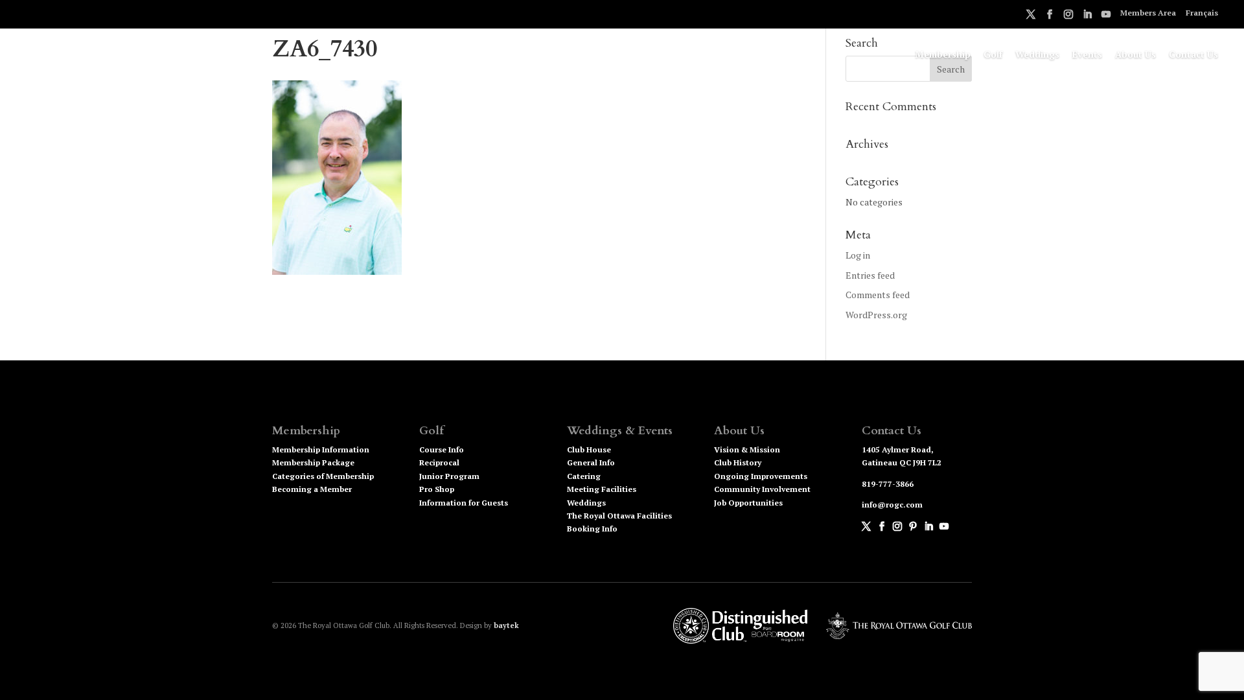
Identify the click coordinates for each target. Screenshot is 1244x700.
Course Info (441, 449)
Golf (993, 55)
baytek (506, 625)
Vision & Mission (747, 449)
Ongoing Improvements (760, 476)
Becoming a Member (312, 489)
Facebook (1049, 16)
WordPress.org (876, 315)
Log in (858, 255)
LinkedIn (1087, 16)
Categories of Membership (323, 476)
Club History (737, 462)
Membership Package (313, 462)
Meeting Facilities (601, 489)
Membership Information (320, 449)
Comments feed (878, 294)
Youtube (1106, 16)
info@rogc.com (892, 504)
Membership (943, 55)
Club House (589, 449)
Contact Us (1193, 55)
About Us (1135, 55)
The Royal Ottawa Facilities (619, 515)
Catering (584, 476)
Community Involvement (762, 489)
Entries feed (870, 275)
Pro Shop (436, 489)
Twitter (1030, 16)
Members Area (1148, 13)
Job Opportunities (748, 503)
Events (1087, 55)
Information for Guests (463, 503)
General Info (591, 462)
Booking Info (592, 528)
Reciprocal (439, 462)
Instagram (1068, 16)
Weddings (1037, 55)
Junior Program (449, 476)
